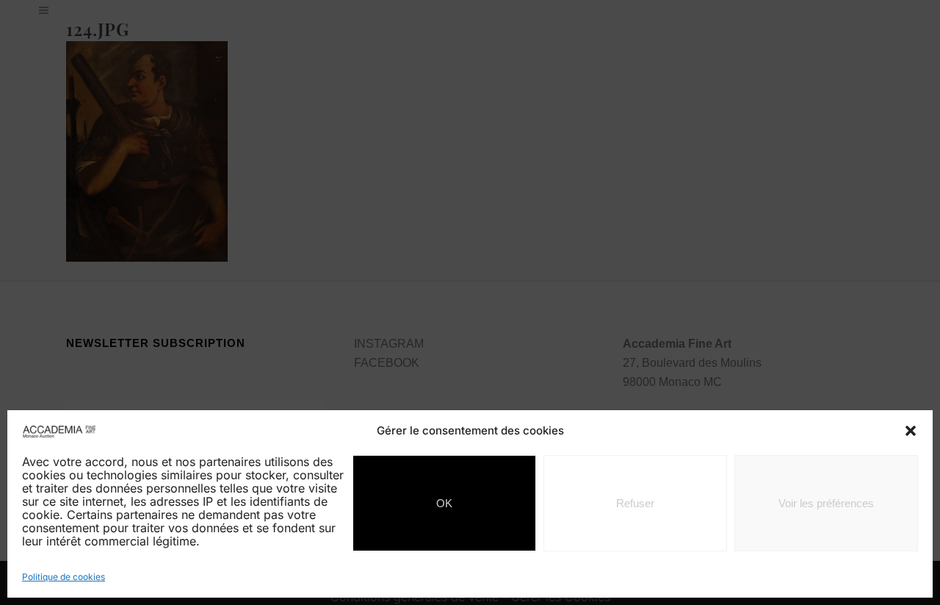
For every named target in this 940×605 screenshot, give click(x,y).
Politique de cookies (63, 576)
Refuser (635, 503)
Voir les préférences (826, 503)
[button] (910, 430)
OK (444, 503)
